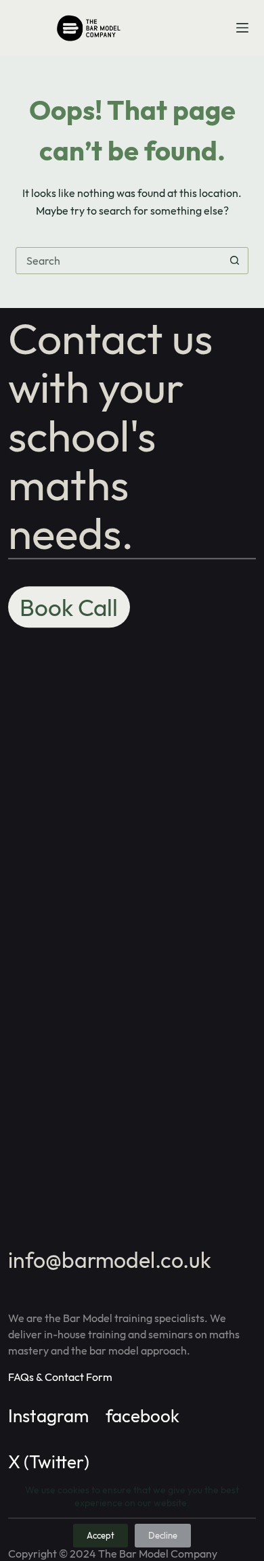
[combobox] (118, 260)
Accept (100, 1535)
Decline (162, 1535)
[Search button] (235, 260)
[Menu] (242, 28)
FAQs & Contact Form (60, 1377)
